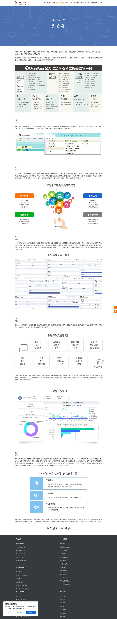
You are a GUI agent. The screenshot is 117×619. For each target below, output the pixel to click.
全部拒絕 (19, 612)
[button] (101, 3)
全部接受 (31, 612)
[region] (20, 608)
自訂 (9, 612)
